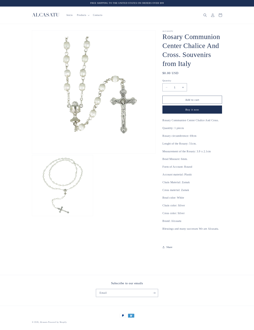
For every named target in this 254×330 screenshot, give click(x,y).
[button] (83, 15)
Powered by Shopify (57, 322)
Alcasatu (44, 322)
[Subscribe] (154, 293)
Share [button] (169, 247)
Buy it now (192, 109)
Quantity (166, 80)
